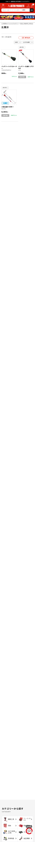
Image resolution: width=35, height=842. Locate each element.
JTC (19, 70)
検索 (32, 10)
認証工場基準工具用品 (26, 23)
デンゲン (3, 108)
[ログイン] (28, 6)
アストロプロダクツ (6, 70)
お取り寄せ (21, 47)
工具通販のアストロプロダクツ (10, 23)
